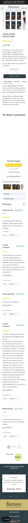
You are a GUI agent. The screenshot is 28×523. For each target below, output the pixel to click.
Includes (17, 81)
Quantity (14, 69)
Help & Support (14, 516)
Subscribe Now (10, 153)
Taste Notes (8, 81)
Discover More (14, 512)
